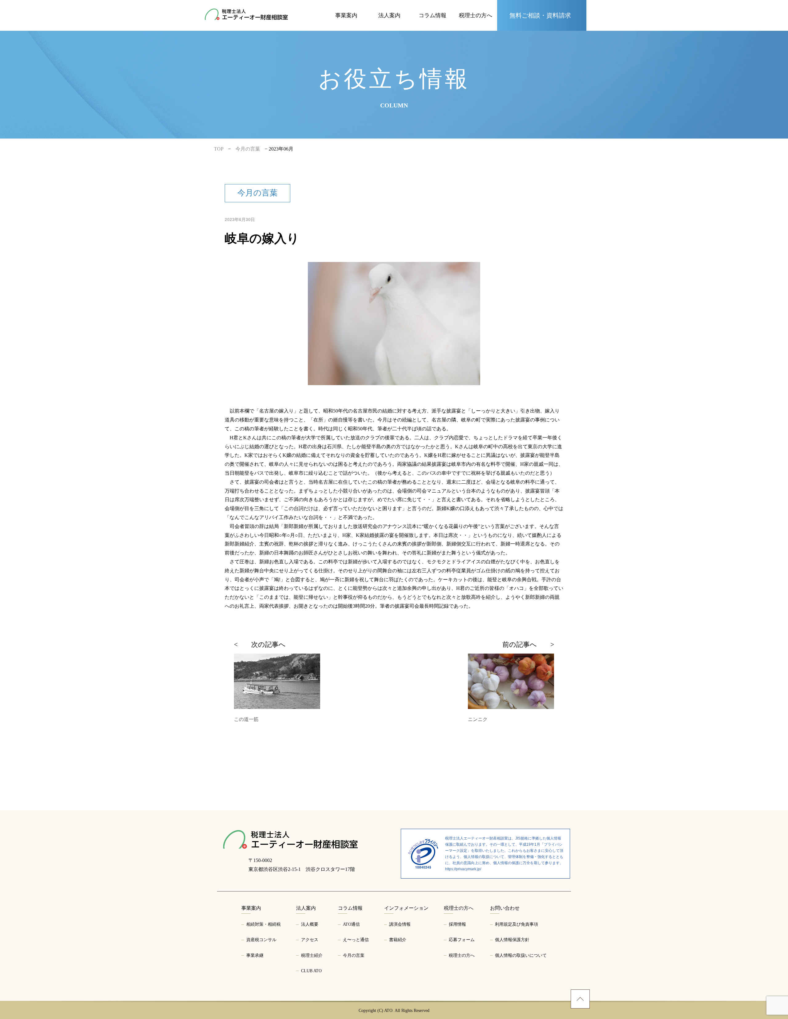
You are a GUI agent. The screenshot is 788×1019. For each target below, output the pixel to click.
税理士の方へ (475, 21)
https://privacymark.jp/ (463, 869)
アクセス (309, 939)
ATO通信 (351, 924)
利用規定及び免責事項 (516, 924)
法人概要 (309, 924)
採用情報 (457, 924)
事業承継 (346, 21)
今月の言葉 (432, 21)
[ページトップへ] (580, 999)
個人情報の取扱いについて (521, 955)
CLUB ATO (389, 21)
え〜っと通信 (432, 8)
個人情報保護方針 (512, 939)
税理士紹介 (389, 7)
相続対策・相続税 (263, 924)
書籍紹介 (397, 939)
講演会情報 (400, 924)
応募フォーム (475, 8)
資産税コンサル (346, 8)
